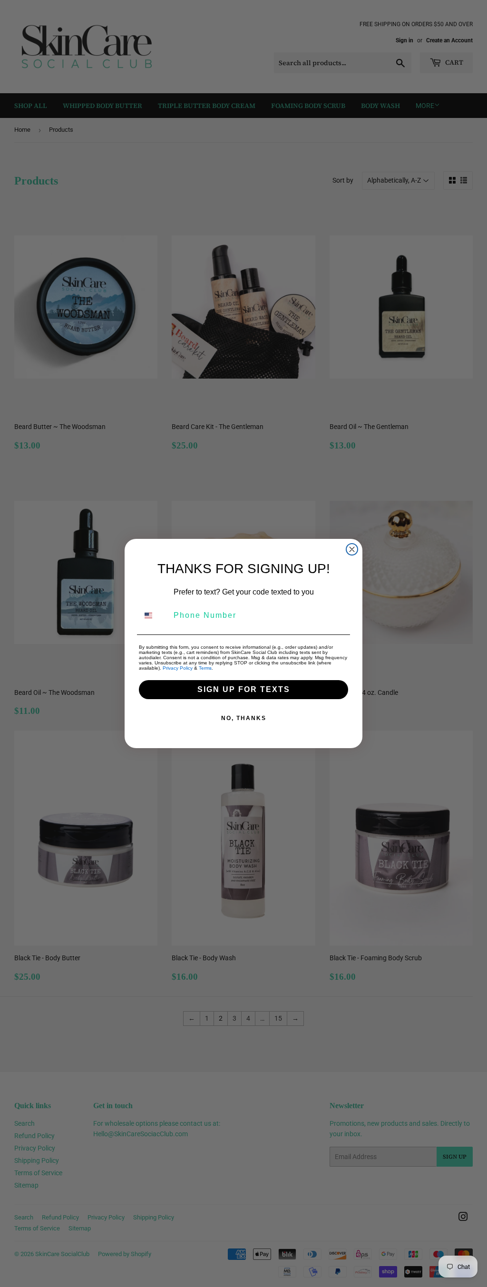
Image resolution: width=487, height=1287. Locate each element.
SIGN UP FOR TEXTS (243, 689)
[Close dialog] (352, 549)
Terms (205, 668)
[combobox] (154, 615)
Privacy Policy (178, 668)
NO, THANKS (243, 718)
